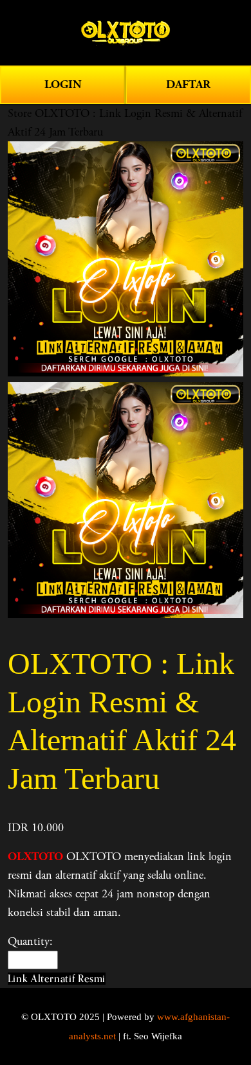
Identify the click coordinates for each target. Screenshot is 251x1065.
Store (20, 113)
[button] (57, 979)
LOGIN (63, 84)
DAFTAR (188, 84)
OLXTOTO (35, 856)
